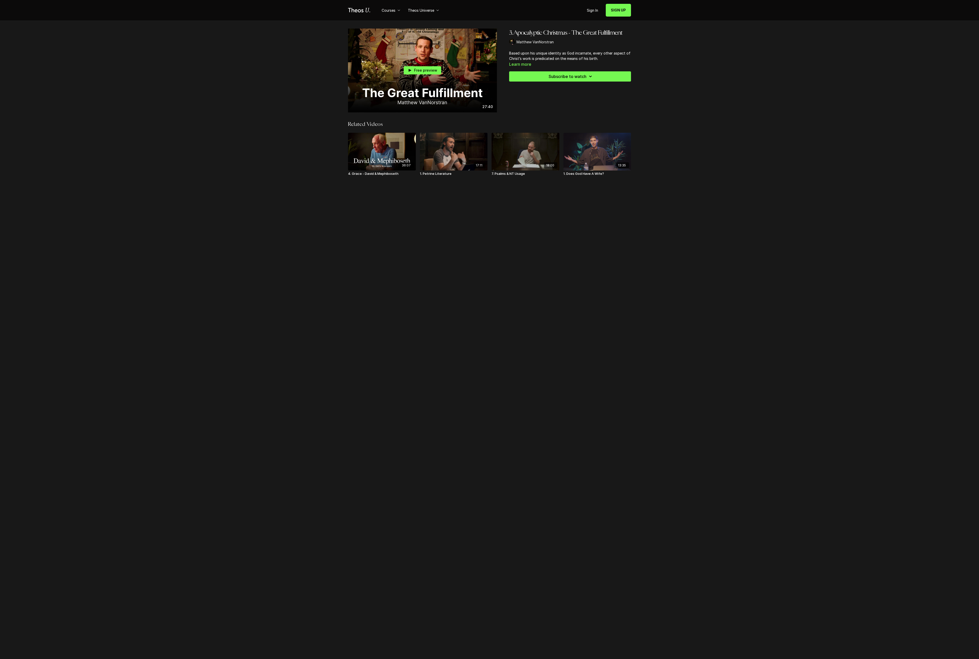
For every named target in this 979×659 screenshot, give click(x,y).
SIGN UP (618, 10)
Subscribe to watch (567, 76)
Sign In (592, 10)
